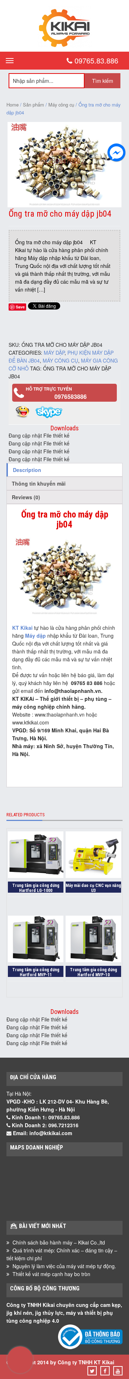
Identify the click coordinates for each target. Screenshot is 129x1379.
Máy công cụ (61, 104)
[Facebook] (105, 1370)
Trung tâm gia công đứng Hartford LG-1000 (35, 888)
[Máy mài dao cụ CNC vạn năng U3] (93, 855)
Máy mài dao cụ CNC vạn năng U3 (93, 888)
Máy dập (54, 352)
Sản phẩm (33, 104)
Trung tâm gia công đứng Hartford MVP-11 (35, 972)
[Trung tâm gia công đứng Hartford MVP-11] (35, 940)
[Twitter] (92, 1370)
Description (27, 469)
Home (12, 104)
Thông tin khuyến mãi (39, 483)
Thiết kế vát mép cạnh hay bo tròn (51, 1274)
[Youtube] (118, 1370)
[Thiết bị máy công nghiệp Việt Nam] (64, 45)
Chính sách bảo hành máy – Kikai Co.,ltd (59, 1242)
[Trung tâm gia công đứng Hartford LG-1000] (35, 855)
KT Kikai (22, 627)
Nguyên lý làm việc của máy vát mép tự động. (64, 1266)
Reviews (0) (26, 497)
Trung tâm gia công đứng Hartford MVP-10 (93, 972)
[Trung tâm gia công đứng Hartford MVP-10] (93, 940)
